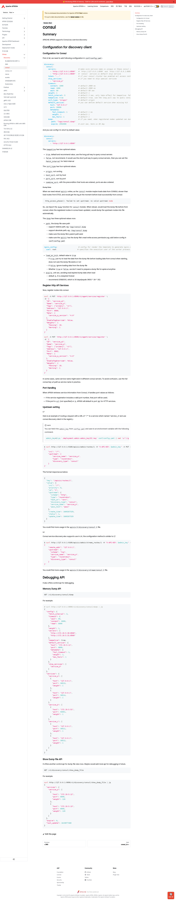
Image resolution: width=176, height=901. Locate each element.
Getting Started (7, 18)
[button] (157, 6)
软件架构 (5, 25)
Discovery (7, 58)
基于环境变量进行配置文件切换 (14, 135)
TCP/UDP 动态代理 (10, 97)
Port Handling (140, 23)
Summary (137, 13)
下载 (125, 6)
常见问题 (5, 51)
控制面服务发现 (10, 81)
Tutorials (5, 28)
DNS (6, 64)
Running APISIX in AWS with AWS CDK (14, 124)
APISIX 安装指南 (7, 21)
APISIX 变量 (7, 120)
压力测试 (7, 114)
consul (7, 68)
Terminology (6, 31)
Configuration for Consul (142, 18)
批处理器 (7, 110)
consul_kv (8, 71)
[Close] (173, 2)
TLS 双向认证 (8, 129)
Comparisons (104, 6)
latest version (75, 17)
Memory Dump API (141, 31)
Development (6, 44)
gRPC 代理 (7, 100)
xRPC (5, 91)
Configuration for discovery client (144, 15)
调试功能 (7, 132)
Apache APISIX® (78, 6)
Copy (127, 63)
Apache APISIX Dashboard (10, 41)
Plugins (4, 35)
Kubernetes (9, 84)
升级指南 (5, 152)
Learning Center (93, 6)
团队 (130, 6)
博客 (112, 6)
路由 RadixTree (8, 94)
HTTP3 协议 (7, 145)
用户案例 (119, 6)
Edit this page (50, 834)
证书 (5, 107)
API (3, 38)
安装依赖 (7, 117)
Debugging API (139, 29)
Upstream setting (140, 26)
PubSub (6, 87)
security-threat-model (11, 142)
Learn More (109, 2)
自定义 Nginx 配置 (9, 104)
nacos (7, 74)
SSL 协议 (7, 139)
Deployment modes (8, 48)
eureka (7, 77)
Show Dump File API (141, 34)
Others (4, 54)
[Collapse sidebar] (13, 859)
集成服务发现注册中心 (12, 61)
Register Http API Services (143, 21)
